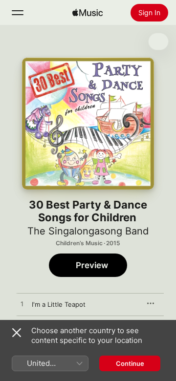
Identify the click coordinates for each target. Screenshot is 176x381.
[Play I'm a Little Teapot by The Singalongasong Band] (22, 304)
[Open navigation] (17, 12)
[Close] (16, 332)
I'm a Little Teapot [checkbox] (59, 304)
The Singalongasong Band (88, 231)
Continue (130, 363)
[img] (87, 12)
